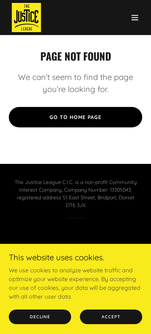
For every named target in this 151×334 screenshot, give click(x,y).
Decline (40, 316)
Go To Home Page (75, 117)
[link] (26, 17)
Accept (111, 316)
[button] (135, 17)
